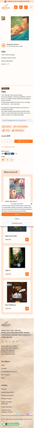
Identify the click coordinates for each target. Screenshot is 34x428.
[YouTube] (13, 341)
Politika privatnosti (7, 395)
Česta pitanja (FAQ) (7, 392)
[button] (31, 204)
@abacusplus (5, 421)
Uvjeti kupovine (6, 407)
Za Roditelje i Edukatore (9, 372)
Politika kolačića (6, 399)
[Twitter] (17, 341)
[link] (17, 192)
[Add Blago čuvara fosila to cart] (27, 239)
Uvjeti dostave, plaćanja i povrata (7, 411)
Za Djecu (4, 368)
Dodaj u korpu (25, 141)
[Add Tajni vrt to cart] (27, 274)
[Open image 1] (3, 18)
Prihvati (17, 214)
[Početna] (5, 10)
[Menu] (31, 7)
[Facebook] (2, 341)
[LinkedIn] (10, 341)
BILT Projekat (5, 375)
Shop (3, 365)
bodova (10, 120)
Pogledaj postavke (17, 223)
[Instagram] (6, 341)
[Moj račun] (16, 7)
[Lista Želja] (26, 7)
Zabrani (17, 218)
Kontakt (3, 389)
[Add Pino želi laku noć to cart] (27, 308)
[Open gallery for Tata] (20, 40)
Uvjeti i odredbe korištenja (6, 403)
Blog (2, 378)
